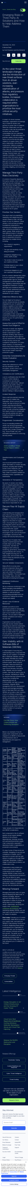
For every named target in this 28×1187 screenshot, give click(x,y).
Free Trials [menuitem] (17, 1145)
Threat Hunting (14, 1079)
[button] (25, 2)
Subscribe (18, 61)
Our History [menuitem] (5, 1139)
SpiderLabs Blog (11, 9)
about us (20, 968)
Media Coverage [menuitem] (6, 1145)
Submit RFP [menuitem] (18, 1142)
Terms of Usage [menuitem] (19, 1157)
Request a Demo (14, 1100)
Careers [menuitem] (17, 1137)
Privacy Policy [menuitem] (6, 1160)
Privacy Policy (13, 1171)
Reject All (14, 1176)
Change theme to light (23, 10)
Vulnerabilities (8, 981)
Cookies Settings (14, 1184)
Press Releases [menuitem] (6, 1142)
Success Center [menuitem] (6, 1151)
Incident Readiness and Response (14, 1066)
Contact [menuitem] (17, 1139)
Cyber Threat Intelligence (14, 1073)
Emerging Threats (9, 976)
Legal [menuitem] (3, 1157)
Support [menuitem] (17, 1147)
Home (4, 9)
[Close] (26, 1162)
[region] (14, 1173)
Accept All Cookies (14, 1180)
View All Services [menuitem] (6, 1137)
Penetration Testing (14, 1060)
